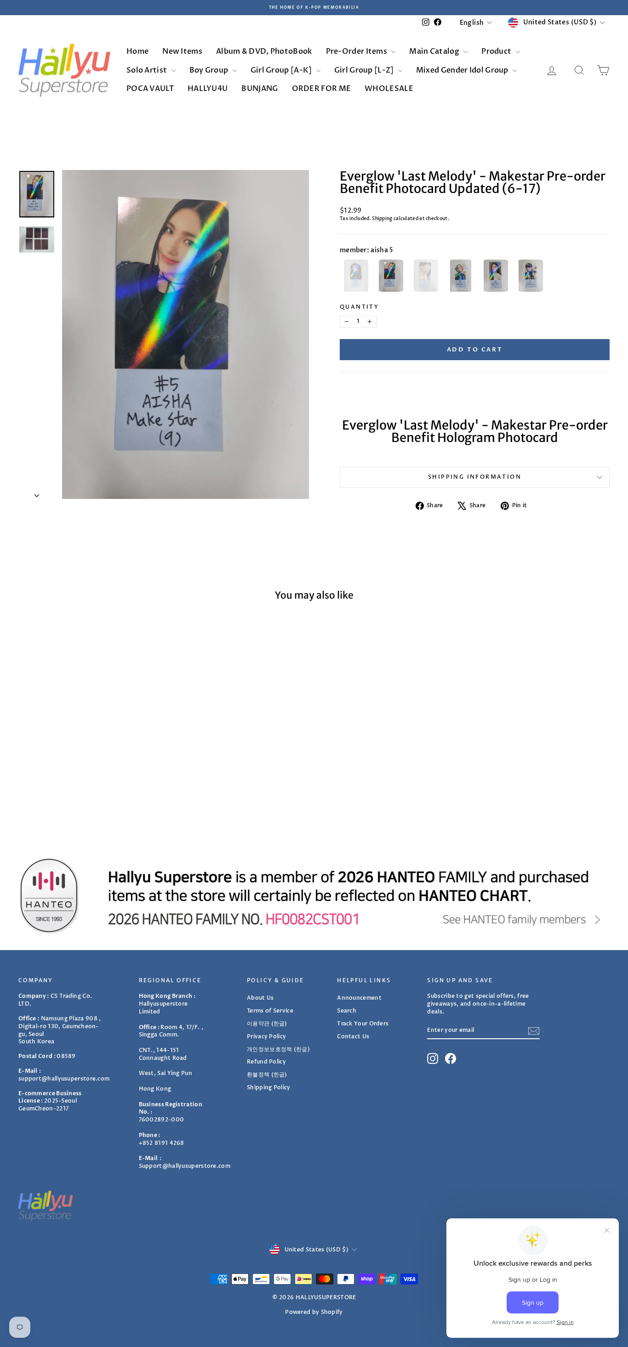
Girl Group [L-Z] (364, 70)
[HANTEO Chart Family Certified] (314, 895)
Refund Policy (266, 1061)
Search (346, 1010)
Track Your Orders (362, 1023)
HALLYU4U (208, 89)
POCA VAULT (150, 89)
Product (497, 51)
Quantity (359, 307)
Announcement (359, 998)
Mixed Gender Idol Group (463, 70)
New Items (182, 51)
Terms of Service (270, 1010)
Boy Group (209, 70)
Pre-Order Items (357, 51)
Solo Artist (147, 70)
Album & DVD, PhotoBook (264, 51)
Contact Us (353, 1036)
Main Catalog (435, 51)
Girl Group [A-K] (282, 70)
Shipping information (474, 477)
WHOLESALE (389, 89)
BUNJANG (259, 89)
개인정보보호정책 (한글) (278, 1049)
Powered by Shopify (314, 1312)
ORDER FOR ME (321, 89)
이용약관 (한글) (267, 1023)
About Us (260, 998)
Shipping (382, 218)
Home (137, 51)
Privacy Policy (266, 1036)
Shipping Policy (269, 1087)
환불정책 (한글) (267, 1074)
